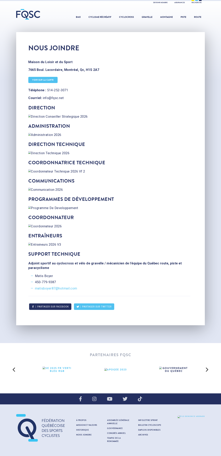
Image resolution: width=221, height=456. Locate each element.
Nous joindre (84, 434)
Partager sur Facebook (53, 306)
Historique (82, 429)
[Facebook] (80, 399)
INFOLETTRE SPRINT (148, 420)
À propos (81, 420)
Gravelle (147, 17)
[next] (206, 369)
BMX (78, 17)
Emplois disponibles (149, 429)
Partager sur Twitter (97, 306)
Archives (143, 434)
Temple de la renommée (114, 440)
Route (197, 17)
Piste (183, 17)
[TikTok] (140, 399)
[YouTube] (109, 399)
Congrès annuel (116, 433)
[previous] (14, 369)
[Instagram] (94, 399)
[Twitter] (125, 399)
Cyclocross (126, 17)
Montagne (166, 17)
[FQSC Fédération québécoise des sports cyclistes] (36, 14)
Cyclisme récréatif (99, 17)
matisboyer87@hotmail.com (56, 288)
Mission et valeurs (86, 425)
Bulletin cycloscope (149, 425)
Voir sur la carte (43, 79)
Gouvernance (115, 428)
